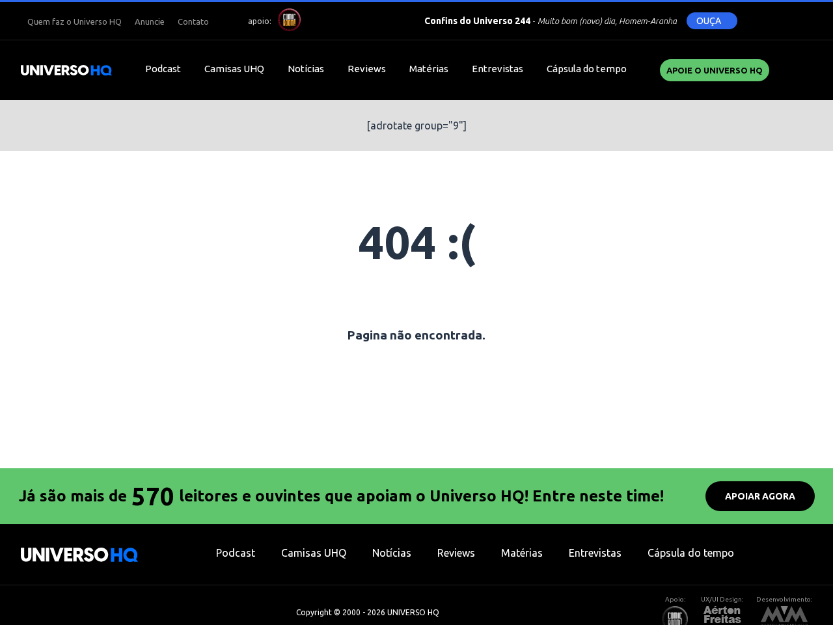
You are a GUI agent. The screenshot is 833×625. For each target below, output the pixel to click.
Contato (193, 21)
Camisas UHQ (234, 68)
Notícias (306, 68)
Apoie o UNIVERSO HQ (714, 70)
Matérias (428, 68)
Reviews (367, 68)
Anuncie (150, 21)
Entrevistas (497, 68)
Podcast (163, 68)
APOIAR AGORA (760, 496)
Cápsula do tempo (587, 68)
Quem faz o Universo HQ (74, 21)
